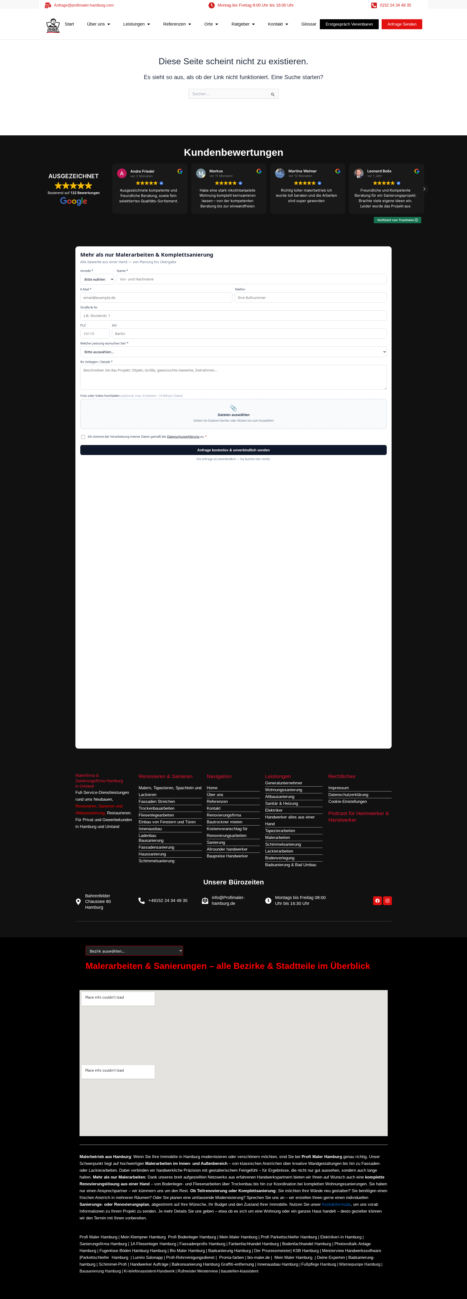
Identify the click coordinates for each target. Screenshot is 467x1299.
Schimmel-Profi (113, 1264)
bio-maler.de (258, 1257)
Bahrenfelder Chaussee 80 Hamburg (98, 901)
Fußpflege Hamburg (318, 1264)
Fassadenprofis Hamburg (203, 1244)
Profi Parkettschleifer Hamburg (289, 1237)
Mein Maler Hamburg (238, 1237)
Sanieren (107, 806)
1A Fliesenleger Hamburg (153, 1244)
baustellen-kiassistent (239, 1271)
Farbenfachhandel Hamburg (254, 1244)
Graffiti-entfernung (237, 1264)
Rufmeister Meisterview (198, 1271)
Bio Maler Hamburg (188, 1250)
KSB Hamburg (306, 1250)
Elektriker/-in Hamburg (341, 1237)
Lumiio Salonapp (148, 1257)
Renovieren (85, 806)
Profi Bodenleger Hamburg (192, 1237)
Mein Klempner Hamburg (143, 1237)
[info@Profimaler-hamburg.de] (205, 901)
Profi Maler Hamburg (98, 1237)
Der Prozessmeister (272, 1250)
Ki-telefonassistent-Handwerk (149, 1271)
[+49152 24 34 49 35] (141, 901)
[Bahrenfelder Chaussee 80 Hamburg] (78, 902)
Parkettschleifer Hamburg (104, 1257)
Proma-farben (231, 1257)
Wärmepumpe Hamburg (359, 1264)
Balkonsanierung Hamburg (196, 1264)
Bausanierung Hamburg (100, 1271)
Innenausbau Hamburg (277, 1264)
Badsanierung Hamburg (230, 1250)
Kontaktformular (336, 1204)
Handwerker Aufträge (149, 1264)
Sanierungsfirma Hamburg (104, 1244)
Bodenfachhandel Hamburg (307, 1244)
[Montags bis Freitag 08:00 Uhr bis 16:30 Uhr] (268, 901)
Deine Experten (331, 1257)
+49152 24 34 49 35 (168, 900)
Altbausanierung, (91, 813)
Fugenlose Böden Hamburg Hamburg (133, 1250)
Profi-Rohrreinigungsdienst (190, 1257)
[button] (424, 189)
